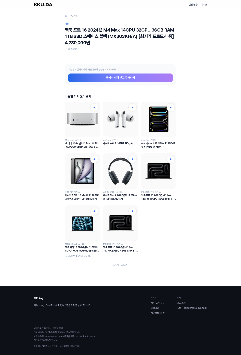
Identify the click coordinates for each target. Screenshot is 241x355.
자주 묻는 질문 (157, 303)
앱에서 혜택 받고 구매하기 (120, 77)
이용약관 (155, 308)
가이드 (204, 4)
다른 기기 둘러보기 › (121, 265)
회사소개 (181, 303)
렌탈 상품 (193, 4)
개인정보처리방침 (159, 312)
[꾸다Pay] (43, 4)
